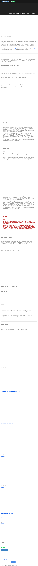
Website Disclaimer (5, 558)
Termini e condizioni (5, 559)
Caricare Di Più (2, 517)
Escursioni (23, 13)
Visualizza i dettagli (3, 369)
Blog (30, 13)
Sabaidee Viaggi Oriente (6, 22)
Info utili (18, 22)
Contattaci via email (6, 1)
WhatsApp (12, 1)
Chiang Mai (16, 48)
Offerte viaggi (17, 13)
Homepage (10, 13)
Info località (27, 13)
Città (12, 22)
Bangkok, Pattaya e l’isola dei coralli (7, 423)
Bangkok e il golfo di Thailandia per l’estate (8, 484)
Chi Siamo (4, 555)
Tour (21, 13)
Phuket (14, 48)
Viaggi (14, 13)
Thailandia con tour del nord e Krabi (7, 513)
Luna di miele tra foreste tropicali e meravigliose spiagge (10, 391)
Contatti (33, 13)
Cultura (15, 22)
